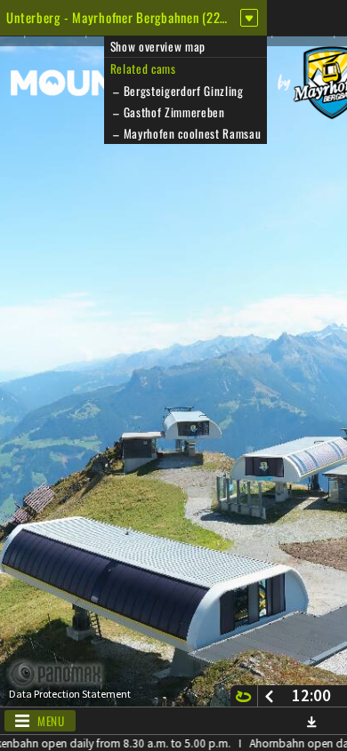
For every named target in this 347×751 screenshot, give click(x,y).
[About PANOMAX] (65, 674)
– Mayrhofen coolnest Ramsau (186, 133)
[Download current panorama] (311, 721)
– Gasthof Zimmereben (167, 112)
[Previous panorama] (269, 696)
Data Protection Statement (70, 694)
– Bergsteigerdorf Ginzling (177, 91)
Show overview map (158, 46)
